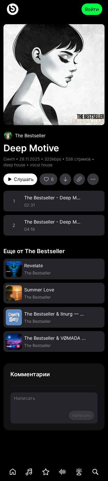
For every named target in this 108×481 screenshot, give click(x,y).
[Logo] (13, 9)
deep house (14, 164)
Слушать (24, 179)
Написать (81, 415)
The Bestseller (30, 135)
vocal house (41, 164)
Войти (92, 9)
